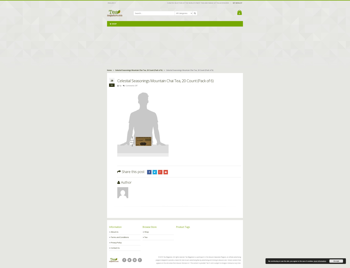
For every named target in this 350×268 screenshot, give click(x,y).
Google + (160, 172)
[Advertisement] (175, 47)
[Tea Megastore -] (114, 13)
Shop (114, 24)
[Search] (195, 13)
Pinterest (135, 260)
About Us (114, 232)
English (111, 3)
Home (109, 70)
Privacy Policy (116, 242)
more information (320, 261)
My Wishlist (237, 3)
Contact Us (115, 248)
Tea (145, 237)
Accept (336, 261)
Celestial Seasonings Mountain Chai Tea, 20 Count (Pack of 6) (139, 70)
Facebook (149, 172)
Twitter (155, 172)
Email (166, 172)
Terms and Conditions (120, 237)
